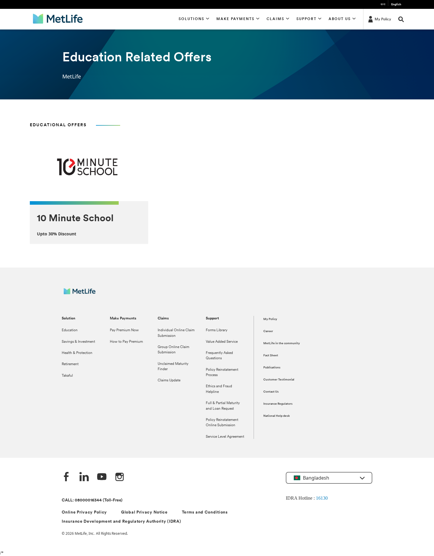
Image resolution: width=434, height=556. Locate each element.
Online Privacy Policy (84, 512)
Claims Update (169, 380)
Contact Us (271, 391)
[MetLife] (84, 294)
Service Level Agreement (225, 437)
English (396, 4)
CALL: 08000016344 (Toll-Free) (92, 500)
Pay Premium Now (124, 330)
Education (70, 330)
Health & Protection (77, 353)
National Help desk (276, 416)
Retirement (70, 364)
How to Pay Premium (126, 342)
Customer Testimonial (278, 379)
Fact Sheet (270, 355)
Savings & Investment (78, 342)
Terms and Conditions (205, 512)
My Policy (270, 319)
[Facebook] (66, 477)
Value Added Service (222, 342)
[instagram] (119, 477)
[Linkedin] (84, 477)
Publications (271, 367)
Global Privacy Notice (144, 512)
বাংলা (383, 4)
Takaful (67, 376)
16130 (322, 498)
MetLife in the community (281, 343)
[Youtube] (102, 477)
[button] (194, 19)
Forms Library (216, 330)
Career (268, 331)
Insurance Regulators (278, 404)
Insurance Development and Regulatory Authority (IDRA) (121, 521)
